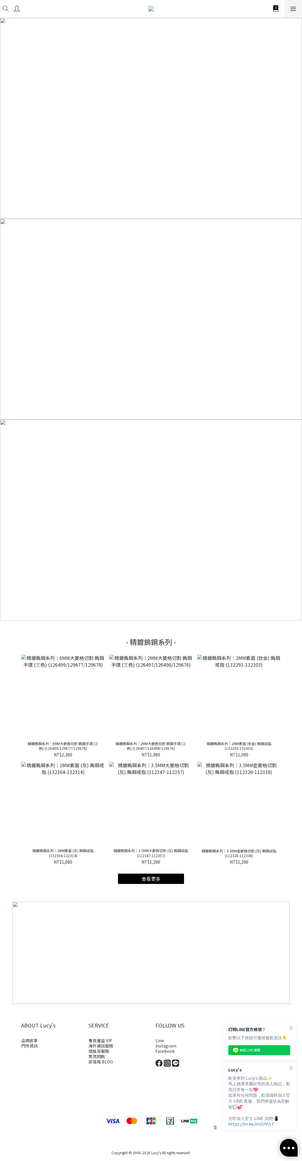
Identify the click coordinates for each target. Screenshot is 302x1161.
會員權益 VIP (100, 1040)
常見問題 (96, 1056)
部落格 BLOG (100, 1062)
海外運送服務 (100, 1046)
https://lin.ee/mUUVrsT (251, 1124)
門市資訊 (29, 1046)
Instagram (165, 1046)
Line (159, 1040)
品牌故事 (29, 1040)
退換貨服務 (98, 1051)
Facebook (165, 1051)
